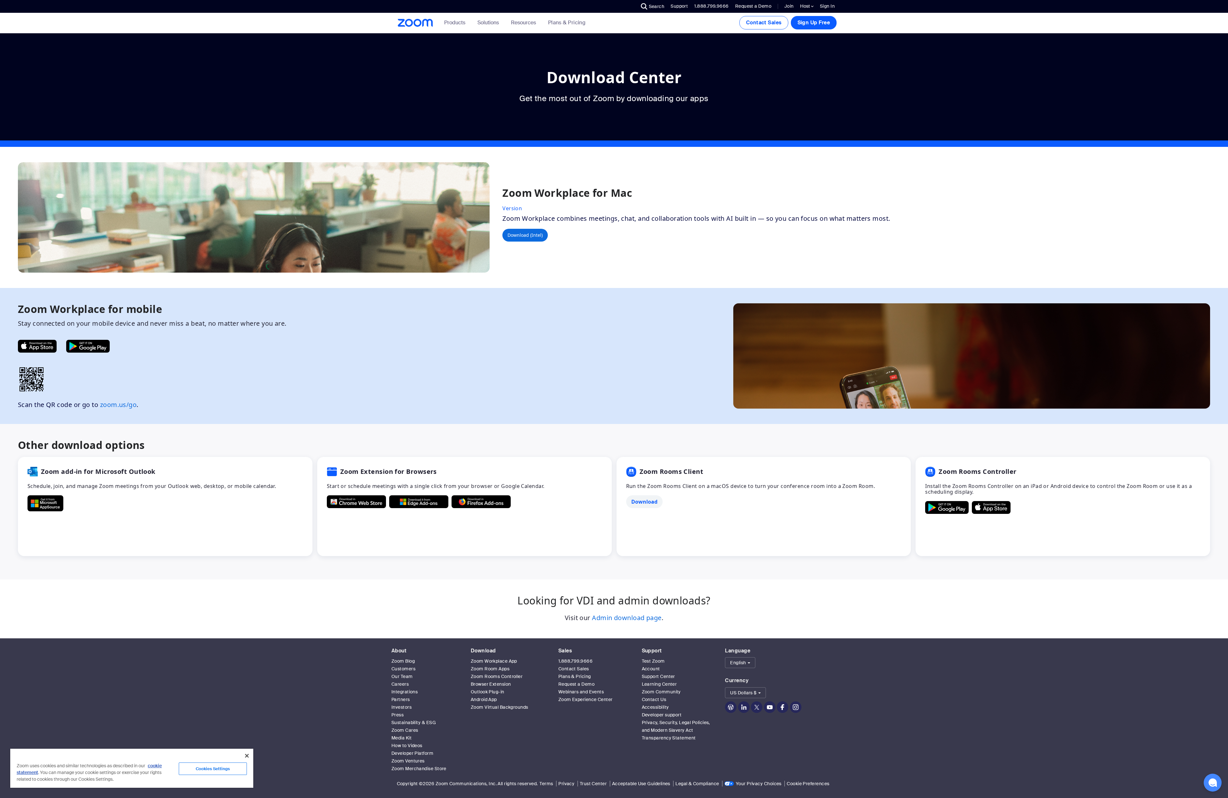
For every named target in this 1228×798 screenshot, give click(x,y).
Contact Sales (764, 22)
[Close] (247, 756)
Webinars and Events (581, 692)
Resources (523, 22)
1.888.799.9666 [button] (711, 6)
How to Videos (406, 745)
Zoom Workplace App (494, 661)
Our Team (402, 676)
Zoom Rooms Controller (497, 676)
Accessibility (655, 707)
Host (805, 6)
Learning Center (659, 684)
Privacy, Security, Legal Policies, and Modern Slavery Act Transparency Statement (676, 730)
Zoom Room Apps (490, 669)
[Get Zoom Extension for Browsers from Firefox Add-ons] (481, 502)
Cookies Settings (213, 768)
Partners (400, 699)
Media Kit (401, 738)
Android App (484, 699)
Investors (401, 707)
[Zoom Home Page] (414, 23)
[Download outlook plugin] (45, 503)
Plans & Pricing (567, 23)
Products (454, 22)
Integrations (404, 692)
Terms (546, 783)
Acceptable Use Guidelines (641, 783)
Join (789, 6)
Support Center (658, 676)
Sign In (827, 6)
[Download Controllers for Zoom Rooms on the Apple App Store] (991, 507)
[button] (653, 6)
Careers (400, 684)
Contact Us (654, 699)
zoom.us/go (118, 404)
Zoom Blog (403, 661)
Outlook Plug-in (487, 692)
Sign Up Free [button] (814, 22)
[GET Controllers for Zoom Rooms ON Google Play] (946, 507)
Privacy (566, 783)
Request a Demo (753, 6)
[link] (567, 23)
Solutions (488, 22)
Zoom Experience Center (585, 699)
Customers (403, 669)
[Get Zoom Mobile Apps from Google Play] (87, 346)
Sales (565, 650)
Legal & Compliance (697, 783)
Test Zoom (653, 661)
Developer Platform (412, 753)
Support (679, 6)
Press (397, 715)
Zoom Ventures (408, 761)
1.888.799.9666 (575, 661)
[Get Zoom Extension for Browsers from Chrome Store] (356, 502)
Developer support (662, 715)
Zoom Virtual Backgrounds (499, 707)
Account (651, 669)
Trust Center (593, 783)
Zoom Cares (404, 730)
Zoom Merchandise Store (418, 768)
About (398, 650)
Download (483, 650)
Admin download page (627, 617)
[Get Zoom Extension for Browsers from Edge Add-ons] (418, 502)
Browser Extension (491, 684)
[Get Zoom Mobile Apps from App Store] (37, 346)
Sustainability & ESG (413, 722)
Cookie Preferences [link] (808, 783)
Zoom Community (661, 692)
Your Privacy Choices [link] (759, 783)
